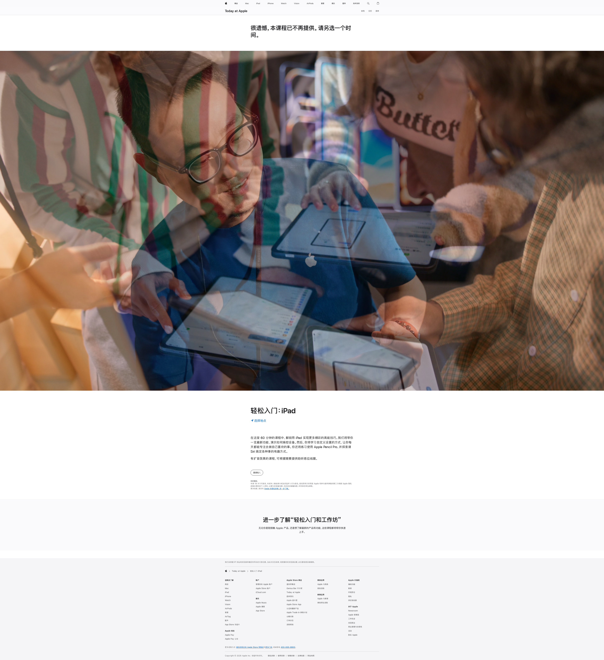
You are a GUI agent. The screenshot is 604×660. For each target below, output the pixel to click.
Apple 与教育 (322, 599)
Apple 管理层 (353, 615)
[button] (368, 3)
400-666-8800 (288, 647)
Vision (227, 604)
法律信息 (301, 656)
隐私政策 (271, 656)
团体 (377, 11)
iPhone (228, 596)
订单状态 (290, 620)
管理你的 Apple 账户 (264, 584)
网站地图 (311, 656)
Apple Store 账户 (263, 588)
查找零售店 (291, 584)
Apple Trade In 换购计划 (297, 612)
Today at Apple (236, 11)
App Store (260, 611)
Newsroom (353, 611)
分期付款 (290, 617)
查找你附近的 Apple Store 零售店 (250, 647)
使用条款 (281, 656)
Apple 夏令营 (292, 600)
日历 (370, 11)
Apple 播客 (260, 607)
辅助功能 (351, 584)
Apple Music (261, 603)
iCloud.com (261, 592)
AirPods (228, 608)
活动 (350, 631)
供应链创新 (352, 600)
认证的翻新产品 (293, 608)
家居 (226, 612)
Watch (228, 600)
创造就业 (351, 623)
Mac (227, 588)
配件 (226, 620)
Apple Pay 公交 (231, 639)
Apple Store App (294, 604)
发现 (363, 11)
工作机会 (351, 619)
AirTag (228, 617)
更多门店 (268, 647)
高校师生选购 (322, 603)
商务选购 (320, 588)
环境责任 (351, 592)
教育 (350, 588)
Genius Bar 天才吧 (294, 588)
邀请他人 (257, 473)
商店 (226, 584)
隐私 (350, 596)
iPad (227, 592)
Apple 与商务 (322, 584)
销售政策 (291, 656)
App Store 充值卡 (232, 625)
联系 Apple (352, 635)
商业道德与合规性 (355, 627)
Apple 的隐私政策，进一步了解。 (276, 489)
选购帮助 (290, 625)
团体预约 (290, 596)
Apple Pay (229, 635)
